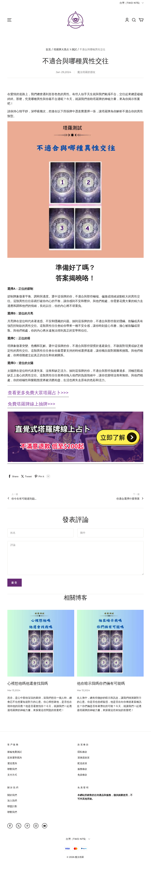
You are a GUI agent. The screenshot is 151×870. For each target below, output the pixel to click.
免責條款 (82, 774)
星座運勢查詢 (14, 757)
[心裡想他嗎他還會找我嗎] (40, 643)
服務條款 (82, 768)
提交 (14, 582)
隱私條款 (82, 751)
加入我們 (12, 800)
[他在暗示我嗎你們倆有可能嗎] (110, 643)
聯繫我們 (12, 768)
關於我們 (12, 794)
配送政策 (82, 763)
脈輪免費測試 (14, 751)
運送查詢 (12, 763)
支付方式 (12, 774)
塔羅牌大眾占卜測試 (65, 49)
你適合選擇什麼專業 (128, 498)
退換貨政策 (83, 757)
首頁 (48, 49)
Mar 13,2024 (13, 690)
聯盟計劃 (12, 806)
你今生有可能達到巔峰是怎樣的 (24, 498)
